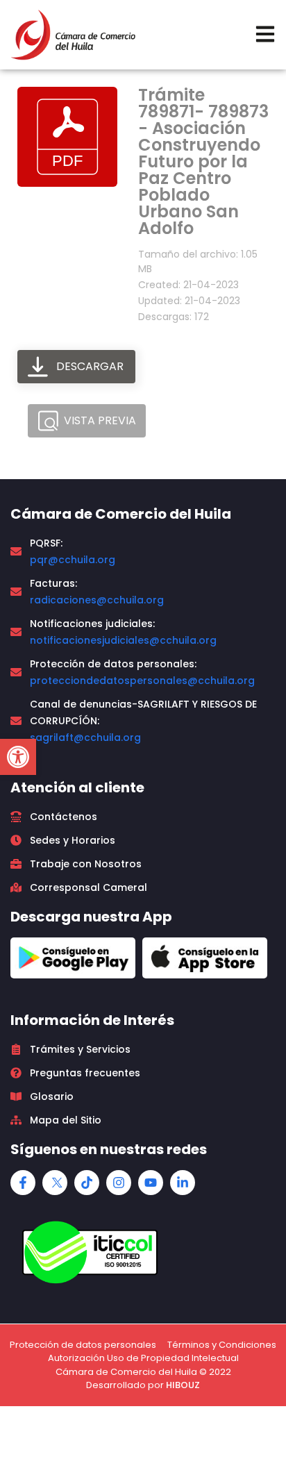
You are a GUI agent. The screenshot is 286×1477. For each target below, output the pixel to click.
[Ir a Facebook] (22, 1182)
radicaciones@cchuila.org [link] (97, 600)
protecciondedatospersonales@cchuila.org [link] (142, 680)
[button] (18, 757)
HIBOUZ (183, 1385)
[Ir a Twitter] (54, 1182)
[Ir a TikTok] (86, 1182)
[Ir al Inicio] (72, 34)
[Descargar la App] (72, 957)
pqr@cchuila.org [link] (72, 560)
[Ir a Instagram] (118, 1182)
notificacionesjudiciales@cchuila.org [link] (123, 640)
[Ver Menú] (265, 34)
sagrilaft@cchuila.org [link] (85, 737)
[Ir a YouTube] (150, 1182)
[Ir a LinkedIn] (182, 1182)
